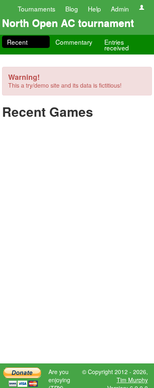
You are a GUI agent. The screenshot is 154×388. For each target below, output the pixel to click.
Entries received (116, 44)
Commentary (73, 41)
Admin (120, 8)
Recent (17, 41)
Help (94, 8)
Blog (71, 8)
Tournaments (36, 8)
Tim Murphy (132, 380)
